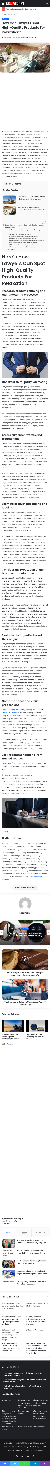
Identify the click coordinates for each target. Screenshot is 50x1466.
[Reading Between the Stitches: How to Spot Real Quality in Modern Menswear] (37, 1308)
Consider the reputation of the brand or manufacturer (27, 240)
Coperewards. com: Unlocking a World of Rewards (35, 1036)
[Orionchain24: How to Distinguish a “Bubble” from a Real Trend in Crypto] (9, 1430)
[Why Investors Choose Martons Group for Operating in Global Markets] (13, 1308)
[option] (25, 932)
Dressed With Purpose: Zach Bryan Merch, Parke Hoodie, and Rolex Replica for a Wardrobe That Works (36, 1348)
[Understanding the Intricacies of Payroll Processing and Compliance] (8, 1274)
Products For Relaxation (25, 887)
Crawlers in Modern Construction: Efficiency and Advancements (31, 198)
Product (12, 14)
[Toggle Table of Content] (43, 222)
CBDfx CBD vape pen (10, 712)
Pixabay (5, 832)
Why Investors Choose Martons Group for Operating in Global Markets (11, 1320)
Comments (40, 1233)
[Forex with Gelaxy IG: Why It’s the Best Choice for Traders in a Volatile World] (25, 1430)
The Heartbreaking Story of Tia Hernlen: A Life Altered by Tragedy (31, 1241)
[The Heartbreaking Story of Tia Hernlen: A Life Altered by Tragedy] (8, 1243)
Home (5, 14)
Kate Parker (7, 37)
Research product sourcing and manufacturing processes (25, 231)
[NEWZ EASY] (15, 3)
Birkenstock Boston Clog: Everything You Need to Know (25, 934)
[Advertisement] (25, 101)
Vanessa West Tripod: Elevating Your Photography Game (11, 1036)
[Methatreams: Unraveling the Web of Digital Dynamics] (8, 1264)
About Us (43, 1447)
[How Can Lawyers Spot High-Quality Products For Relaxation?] (9, 210)
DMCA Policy (34, 1447)
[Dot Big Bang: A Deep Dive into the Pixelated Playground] (8, 1284)
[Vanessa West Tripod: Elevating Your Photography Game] (13, 1026)
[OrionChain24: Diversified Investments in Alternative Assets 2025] (40, 1430)
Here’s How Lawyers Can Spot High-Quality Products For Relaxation (24, 226)
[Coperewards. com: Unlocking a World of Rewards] (37, 1026)
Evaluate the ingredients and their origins (24, 242)
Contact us (13, 1447)
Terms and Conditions (24, 1450)
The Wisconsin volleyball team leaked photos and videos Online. (31, 1251)
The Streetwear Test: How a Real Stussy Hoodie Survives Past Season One (11, 1347)
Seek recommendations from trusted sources (25, 247)
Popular (8, 1233)
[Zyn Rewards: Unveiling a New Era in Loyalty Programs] (13, 1130)
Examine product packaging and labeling (24, 238)
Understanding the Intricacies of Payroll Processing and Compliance (32, 1272)
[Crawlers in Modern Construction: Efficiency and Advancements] (9, 200)
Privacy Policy (23, 1447)
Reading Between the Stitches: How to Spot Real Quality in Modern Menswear (36, 1320)
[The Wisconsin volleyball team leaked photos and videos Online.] (8, 1253)
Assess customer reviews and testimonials (24, 236)
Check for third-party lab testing (21, 234)
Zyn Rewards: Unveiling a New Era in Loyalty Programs (12, 1221)
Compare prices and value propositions (23, 245)
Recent (24, 1233)
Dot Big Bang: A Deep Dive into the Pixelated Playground (31, 1282)
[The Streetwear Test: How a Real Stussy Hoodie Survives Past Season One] (13, 1335)
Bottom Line (12, 249)
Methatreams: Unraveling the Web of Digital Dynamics (31, 1262)
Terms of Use (38, 1450)
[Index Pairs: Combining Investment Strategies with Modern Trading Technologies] (9, 1403)
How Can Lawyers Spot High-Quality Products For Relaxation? (31, 208)
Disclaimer (10, 1450)
